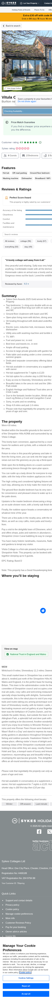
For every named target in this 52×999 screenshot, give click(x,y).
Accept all (26, 994)
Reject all (26, 986)
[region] (26, 968)
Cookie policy (25, 972)
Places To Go (39, 10)
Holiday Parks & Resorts (21, 10)
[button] (6, 61)
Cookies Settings (26, 978)
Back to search (13, 26)
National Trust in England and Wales (28, 654)
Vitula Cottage (15, 97)
